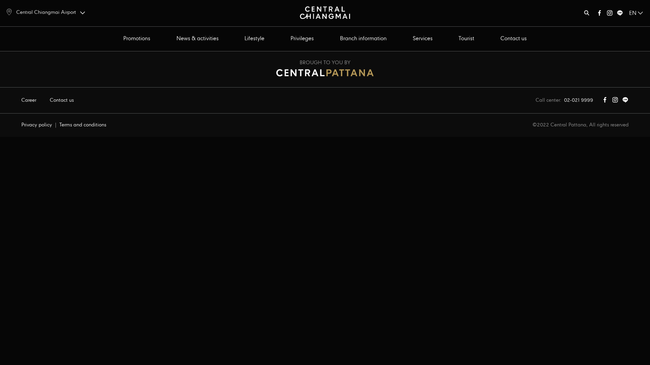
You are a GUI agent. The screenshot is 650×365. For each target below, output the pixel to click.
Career (28, 100)
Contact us (513, 38)
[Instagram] (609, 14)
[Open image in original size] (325, 12)
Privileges (302, 38)
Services (423, 38)
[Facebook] (599, 14)
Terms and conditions (82, 125)
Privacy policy (36, 125)
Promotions (136, 38)
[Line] (619, 14)
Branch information (363, 38)
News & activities (197, 38)
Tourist (466, 38)
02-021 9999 (578, 100)
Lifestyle (254, 38)
